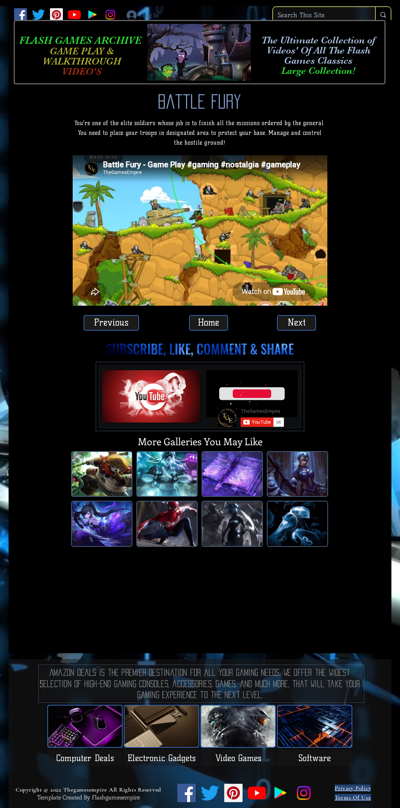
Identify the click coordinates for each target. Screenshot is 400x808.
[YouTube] (74, 14)
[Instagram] (110, 14)
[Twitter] (38, 14)
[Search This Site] (383, 15)
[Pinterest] (56, 14)
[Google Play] (92, 14)
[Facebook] (20, 14)
